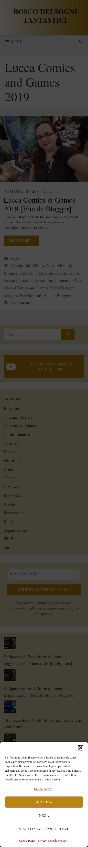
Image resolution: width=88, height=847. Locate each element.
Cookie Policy (27, 840)
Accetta (44, 801)
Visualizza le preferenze (44, 828)
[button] (80, 747)
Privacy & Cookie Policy (52, 840)
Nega (44, 815)
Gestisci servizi (43, 789)
